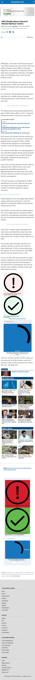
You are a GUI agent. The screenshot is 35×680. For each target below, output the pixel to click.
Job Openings (5, 632)
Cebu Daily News (6, 667)
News (3, 591)
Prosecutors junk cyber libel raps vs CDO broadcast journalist (9, 391)
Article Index (5, 652)
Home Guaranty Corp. (16, 468)
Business (4, 603)
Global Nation (5, 607)
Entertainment (6, 596)
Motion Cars (5, 672)
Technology (5, 600)
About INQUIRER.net (7, 640)
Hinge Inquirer (6, 663)
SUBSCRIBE (26, 549)
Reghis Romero (12, 470)
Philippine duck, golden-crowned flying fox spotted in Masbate (25, 407)
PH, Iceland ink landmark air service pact (16, 133)
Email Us (4, 623)
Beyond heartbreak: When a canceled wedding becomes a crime (8, 442)
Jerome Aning (8, 26)
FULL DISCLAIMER (15, 576)
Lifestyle (4, 598)
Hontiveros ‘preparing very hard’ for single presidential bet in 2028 (25, 421)
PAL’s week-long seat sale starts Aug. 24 (16, 123)
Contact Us (5, 627)
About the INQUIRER (7, 643)
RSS (3, 620)
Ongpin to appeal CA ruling (20, 371)
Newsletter (5, 630)
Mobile (3, 618)
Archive (4, 625)
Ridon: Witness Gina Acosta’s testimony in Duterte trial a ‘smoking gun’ (9, 421)
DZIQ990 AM (5, 670)
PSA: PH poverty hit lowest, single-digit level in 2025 (9, 456)
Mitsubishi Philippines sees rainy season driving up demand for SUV (16, 128)
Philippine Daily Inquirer (7, 28)
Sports (3, 593)
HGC (8, 468)
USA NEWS (5, 610)
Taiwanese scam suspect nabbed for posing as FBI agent (25, 441)
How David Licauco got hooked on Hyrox (8, 406)
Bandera (4, 665)
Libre (3, 660)
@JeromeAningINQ (24, 26)
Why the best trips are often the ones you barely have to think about (25, 392)
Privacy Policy (5, 650)
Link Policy (5, 647)
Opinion (4, 605)
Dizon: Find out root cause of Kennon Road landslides (24, 456)
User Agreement (6, 645)
